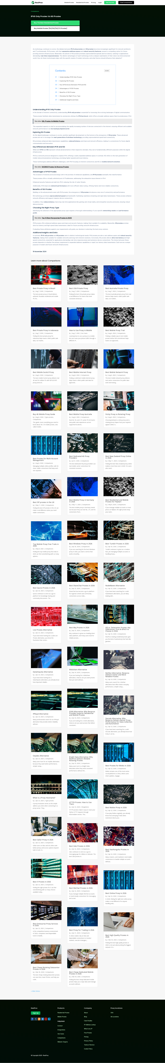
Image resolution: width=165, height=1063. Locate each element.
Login (100, 2)
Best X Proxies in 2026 (42, 882)
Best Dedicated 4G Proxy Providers (79, 457)
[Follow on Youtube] (46, 1019)
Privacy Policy (88, 1041)
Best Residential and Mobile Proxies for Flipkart (116, 501)
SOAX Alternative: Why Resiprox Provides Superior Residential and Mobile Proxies (82, 713)
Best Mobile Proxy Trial (115, 330)
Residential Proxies (82, 2)
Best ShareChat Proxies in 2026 (82, 585)
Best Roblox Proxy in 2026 (116, 807)
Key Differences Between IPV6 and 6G (73, 85)
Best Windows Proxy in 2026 (80, 544)
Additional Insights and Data (69, 100)
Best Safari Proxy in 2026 (43, 840)
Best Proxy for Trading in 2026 (81, 930)
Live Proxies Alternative (42, 630)
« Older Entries (35, 991)
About (86, 1012)
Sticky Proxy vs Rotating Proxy (117, 414)
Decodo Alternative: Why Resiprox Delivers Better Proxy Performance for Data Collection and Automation (118, 721)
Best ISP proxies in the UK (43, 502)
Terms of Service (89, 1045)
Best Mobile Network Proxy (116, 372)
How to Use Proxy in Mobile (80, 330)
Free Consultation (126, 2)
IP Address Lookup (90, 1025)
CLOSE (107, 70)
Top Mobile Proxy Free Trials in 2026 (46, 545)
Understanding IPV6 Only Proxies (71, 77)
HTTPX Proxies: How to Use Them (80, 803)
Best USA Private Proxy (78, 288)
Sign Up (35, 1013)
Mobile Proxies (69, 2)
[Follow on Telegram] (49, 1019)
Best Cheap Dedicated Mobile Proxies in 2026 (81, 973)
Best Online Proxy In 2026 (115, 893)
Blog (85, 1016)
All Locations (115, 1016)
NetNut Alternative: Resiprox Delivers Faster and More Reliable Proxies (117, 675)
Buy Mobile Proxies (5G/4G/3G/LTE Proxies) (50, 28)
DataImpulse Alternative (43, 672)
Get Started (110, 2)
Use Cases (84, 333)
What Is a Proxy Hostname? (44, 798)
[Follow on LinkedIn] (42, 1019)
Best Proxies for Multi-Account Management (45, 459)
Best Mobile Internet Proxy (80, 372)
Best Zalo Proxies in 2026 (79, 846)
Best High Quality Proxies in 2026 (116, 936)
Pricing (93, 2)
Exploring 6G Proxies (67, 81)
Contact (60, 1026)
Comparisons (35, 11)
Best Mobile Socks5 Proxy (43, 372)
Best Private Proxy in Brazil (44, 288)
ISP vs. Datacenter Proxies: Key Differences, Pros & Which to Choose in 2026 (117, 629)
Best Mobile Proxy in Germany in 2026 (81, 501)
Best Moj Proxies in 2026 (79, 627)
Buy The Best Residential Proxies (46, 23)
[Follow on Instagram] (39, 1019)
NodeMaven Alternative (115, 585)
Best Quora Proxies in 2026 (44, 588)
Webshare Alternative (78, 669)
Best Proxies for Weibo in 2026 (118, 765)
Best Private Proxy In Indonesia (45, 330)
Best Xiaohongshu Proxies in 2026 (117, 850)
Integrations (85, 807)
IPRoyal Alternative (40, 714)
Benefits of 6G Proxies (67, 92)
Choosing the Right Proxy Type (70, 96)
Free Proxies (88, 1033)
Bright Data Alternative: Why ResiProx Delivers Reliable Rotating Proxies (81, 759)
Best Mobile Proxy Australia (80, 414)
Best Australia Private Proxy (116, 288)
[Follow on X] (35, 1019)
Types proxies (49, 417)
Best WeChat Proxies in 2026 (81, 888)
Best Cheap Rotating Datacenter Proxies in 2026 (46, 968)
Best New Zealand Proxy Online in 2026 (118, 457)
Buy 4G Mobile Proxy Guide (44, 414)
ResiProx (46, 1055)
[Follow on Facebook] (32, 1019)
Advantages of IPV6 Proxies (69, 88)
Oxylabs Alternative (41, 756)
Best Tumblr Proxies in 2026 (117, 544)
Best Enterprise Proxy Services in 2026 (45, 925)
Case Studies (88, 1020)
